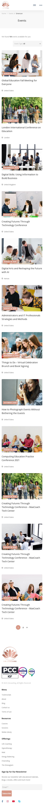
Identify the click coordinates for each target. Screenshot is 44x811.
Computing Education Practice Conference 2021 (18, 458)
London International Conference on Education (21, 129)
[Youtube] (13, 801)
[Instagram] (7, 801)
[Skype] (19, 801)
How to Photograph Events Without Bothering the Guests (21, 411)
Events (11, 13)
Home (4, 13)
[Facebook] (2, 801)
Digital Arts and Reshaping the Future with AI (22, 270)
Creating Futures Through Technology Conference (16, 223)
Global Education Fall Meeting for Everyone (19, 82)
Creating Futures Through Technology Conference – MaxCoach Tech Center (21, 507)
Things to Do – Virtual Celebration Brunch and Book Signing (20, 364)
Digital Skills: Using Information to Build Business (20, 176)
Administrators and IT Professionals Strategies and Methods (21, 317)
